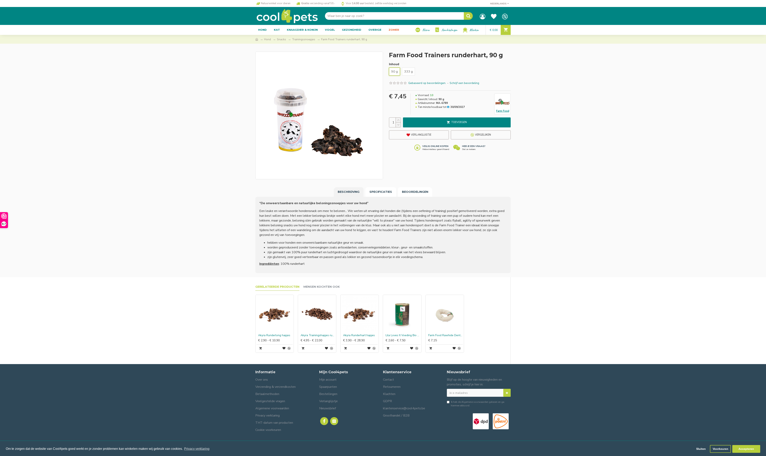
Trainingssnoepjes (303, 39)
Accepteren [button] (746, 448)
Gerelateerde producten (277, 287)
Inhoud (394, 64)
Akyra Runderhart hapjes (359, 335)
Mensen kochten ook (321, 287)
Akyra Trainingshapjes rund (318, 335)
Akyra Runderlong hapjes (274, 335)
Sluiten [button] (701, 448)
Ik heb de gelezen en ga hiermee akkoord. (477, 403)
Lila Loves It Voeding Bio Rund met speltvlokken (403, 335)
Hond (267, 39)
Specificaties (380, 192)
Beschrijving (348, 192)
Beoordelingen (415, 192)
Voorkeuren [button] (720, 448)
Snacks (281, 39)
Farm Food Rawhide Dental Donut (445, 335)
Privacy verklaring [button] (196, 448)
